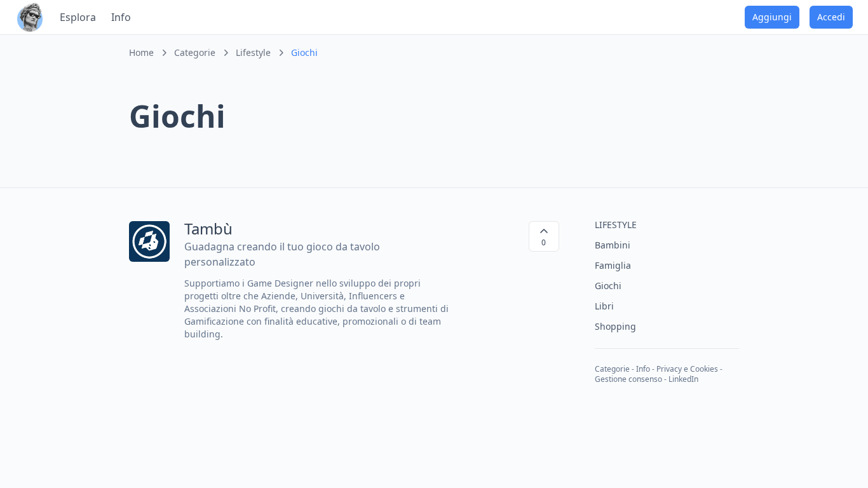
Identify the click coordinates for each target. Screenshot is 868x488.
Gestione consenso (628, 379)
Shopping (615, 326)
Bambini (612, 245)
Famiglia (613, 265)
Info (121, 17)
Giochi (608, 286)
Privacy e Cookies (687, 368)
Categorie (612, 368)
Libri (604, 306)
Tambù (208, 228)
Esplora (78, 17)
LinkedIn (683, 379)
